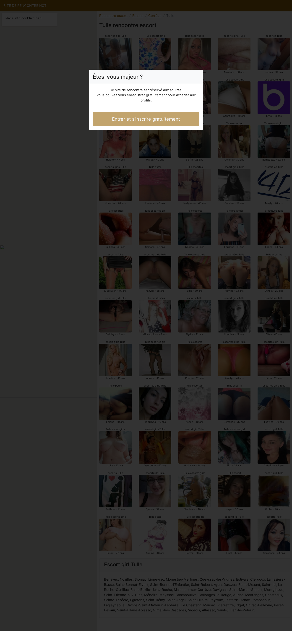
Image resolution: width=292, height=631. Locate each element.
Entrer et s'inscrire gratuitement (146, 119)
